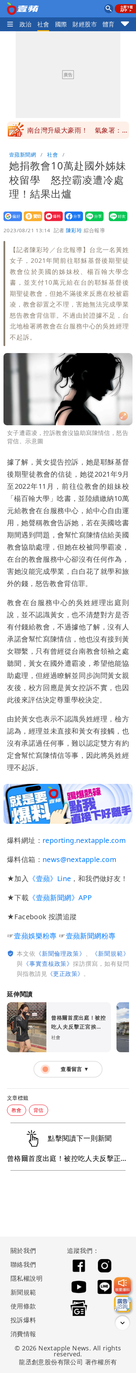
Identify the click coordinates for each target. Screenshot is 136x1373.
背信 (38, 1110)
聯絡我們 (23, 1264)
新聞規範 (23, 1292)
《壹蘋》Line (50, 878)
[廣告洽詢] (122, 1304)
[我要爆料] (122, 1285)
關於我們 (23, 1250)
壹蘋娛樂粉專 (35, 935)
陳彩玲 (74, 230)
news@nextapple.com (79, 859)
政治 (26, 24)
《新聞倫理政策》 (60, 953)
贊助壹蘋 (31, 221)
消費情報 (23, 1334)
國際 (61, 24)
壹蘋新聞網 (22, 154)
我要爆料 (51, 221)
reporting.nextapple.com (84, 840)
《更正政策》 (65, 974)
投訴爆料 (23, 1320)
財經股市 (85, 24)
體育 (109, 24)
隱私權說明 (24, 1278)
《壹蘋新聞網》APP (60, 897)
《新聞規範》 (110, 953)
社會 (43, 24)
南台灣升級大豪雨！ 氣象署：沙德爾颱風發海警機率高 (78, 132)
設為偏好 (10, 221)
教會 (17, 1110)
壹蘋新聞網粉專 (91, 935)
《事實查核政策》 (48, 964)
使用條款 (23, 1306)
